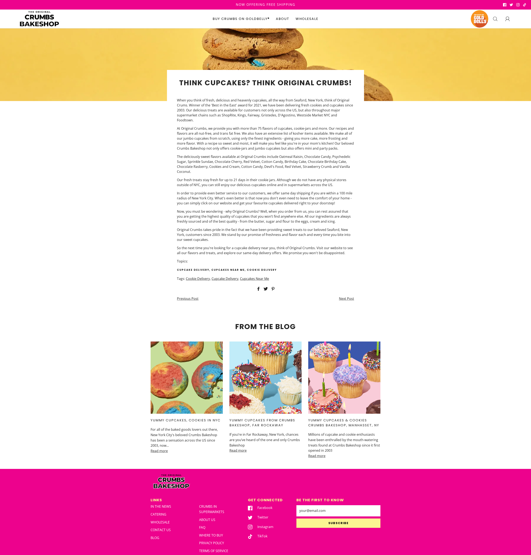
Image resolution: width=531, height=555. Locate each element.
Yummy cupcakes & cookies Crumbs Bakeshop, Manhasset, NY (343, 423)
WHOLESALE (307, 18)
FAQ (202, 527)
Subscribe (338, 523)
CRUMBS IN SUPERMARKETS (211, 509)
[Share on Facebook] (258, 289)
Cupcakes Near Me (254, 278)
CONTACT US (161, 530)
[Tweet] (265, 289)
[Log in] (509, 18)
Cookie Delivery (198, 278)
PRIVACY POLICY (211, 543)
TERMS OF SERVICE (213, 551)
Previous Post (188, 298)
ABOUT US (207, 519)
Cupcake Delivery (225, 278)
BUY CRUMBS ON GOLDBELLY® (241, 18)
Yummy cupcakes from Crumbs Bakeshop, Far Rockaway (262, 423)
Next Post (346, 298)
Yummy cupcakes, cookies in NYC (185, 420)
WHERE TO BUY (211, 535)
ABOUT (282, 18)
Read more (159, 451)
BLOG (155, 537)
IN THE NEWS (161, 506)
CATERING (158, 514)
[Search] (497, 18)
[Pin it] (272, 289)
